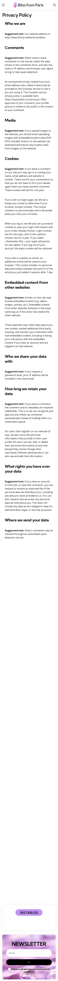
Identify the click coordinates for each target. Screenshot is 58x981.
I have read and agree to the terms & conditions (31, 970)
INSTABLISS (29, 912)
